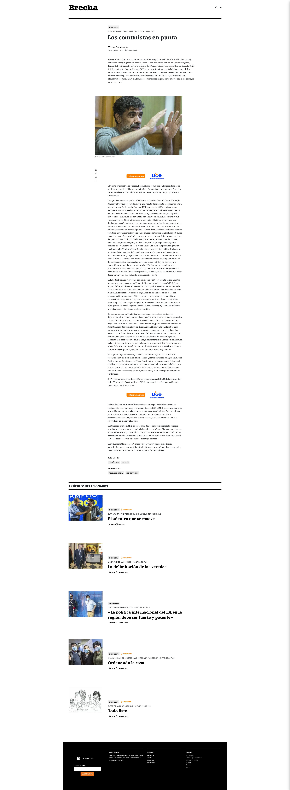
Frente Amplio (132, 473)
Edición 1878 (114, 654)
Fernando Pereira (116, 473)
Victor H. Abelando (118, 47)
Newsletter (151, 762)
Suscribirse (189, 755)
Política (125, 462)
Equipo (188, 762)
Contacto (189, 765)
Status (188, 767)
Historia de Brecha (192, 760)
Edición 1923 (114, 558)
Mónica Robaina (117, 524)
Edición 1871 (113, 702)
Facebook (150, 755)
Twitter (149, 758)
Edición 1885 (113, 27)
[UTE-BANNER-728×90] (145, 176)
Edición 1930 (114, 510)
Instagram (150, 760)
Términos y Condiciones (194, 758)
